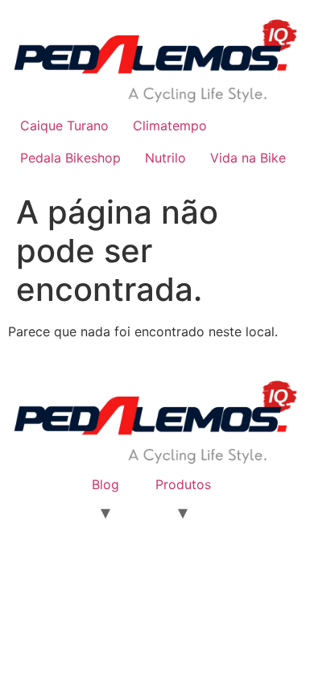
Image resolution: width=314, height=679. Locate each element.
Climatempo (170, 125)
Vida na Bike (248, 158)
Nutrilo (165, 158)
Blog (105, 484)
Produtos (183, 484)
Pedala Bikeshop (70, 158)
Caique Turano (64, 125)
